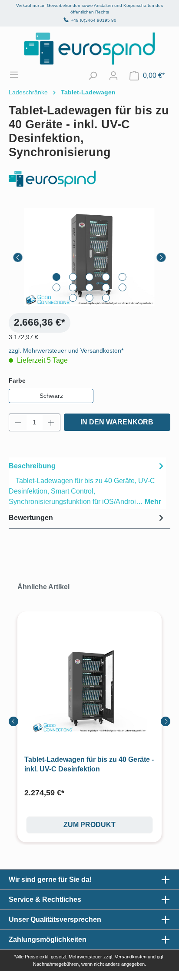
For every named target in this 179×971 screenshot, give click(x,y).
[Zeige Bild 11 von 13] (73, 298)
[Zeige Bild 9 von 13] (106, 287)
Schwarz (51, 395)
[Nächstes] (161, 257)
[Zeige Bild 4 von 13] (106, 277)
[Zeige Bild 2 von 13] (73, 277)
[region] (89, 257)
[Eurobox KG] (89, 179)
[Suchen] (92, 75)
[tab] (87, 483)
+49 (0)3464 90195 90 (93, 20)
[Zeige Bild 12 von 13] (89, 298)
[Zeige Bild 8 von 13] (89, 287)
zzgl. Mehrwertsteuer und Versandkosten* (66, 350)
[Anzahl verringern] (18, 422)
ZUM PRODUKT (89, 824)
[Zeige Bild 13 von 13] (106, 298)
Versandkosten (130, 956)
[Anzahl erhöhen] (51, 422)
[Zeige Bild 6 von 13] (56, 287)
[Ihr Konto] (113, 75)
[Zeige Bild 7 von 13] (73, 287)
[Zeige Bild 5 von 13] (122, 277)
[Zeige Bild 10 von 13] (122, 287)
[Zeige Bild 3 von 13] (89, 277)
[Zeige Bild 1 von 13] (56, 277)
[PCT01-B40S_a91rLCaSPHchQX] (89, 257)
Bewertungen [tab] (31, 517)
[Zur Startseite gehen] (89, 48)
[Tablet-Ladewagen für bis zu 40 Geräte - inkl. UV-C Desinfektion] (89, 689)
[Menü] (18, 75)
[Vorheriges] (18, 257)
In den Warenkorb (116, 422)
